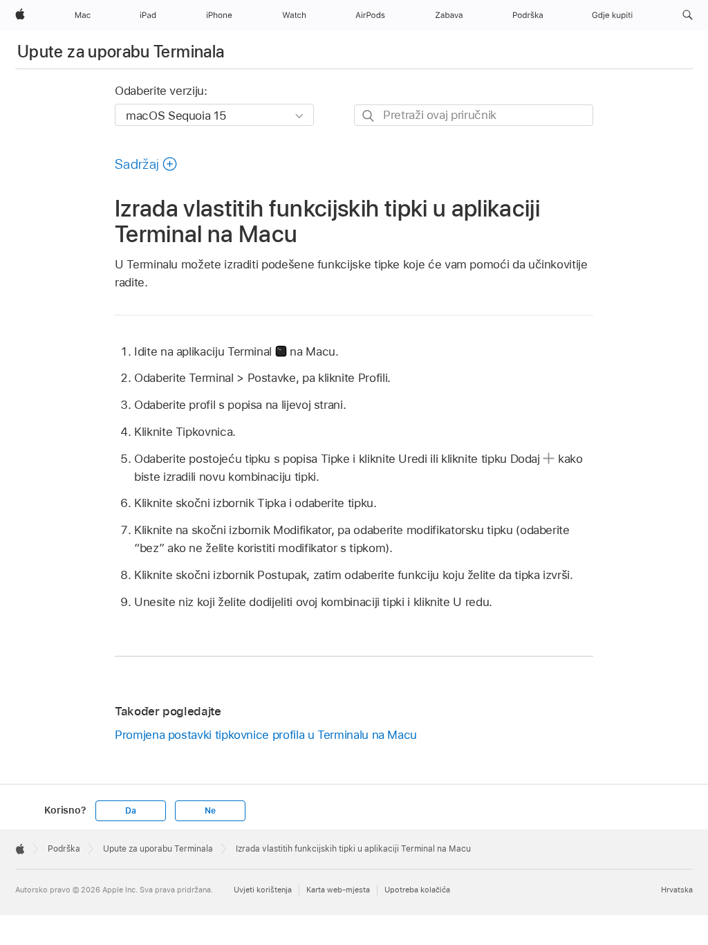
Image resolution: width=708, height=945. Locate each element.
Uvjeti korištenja (263, 889)
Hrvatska (677, 889)
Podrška (64, 849)
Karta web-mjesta (338, 889)
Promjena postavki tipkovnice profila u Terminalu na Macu (266, 735)
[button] (687, 15)
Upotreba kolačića (417, 889)
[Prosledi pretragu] (369, 116)
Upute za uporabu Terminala (120, 52)
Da (130, 811)
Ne (210, 811)
